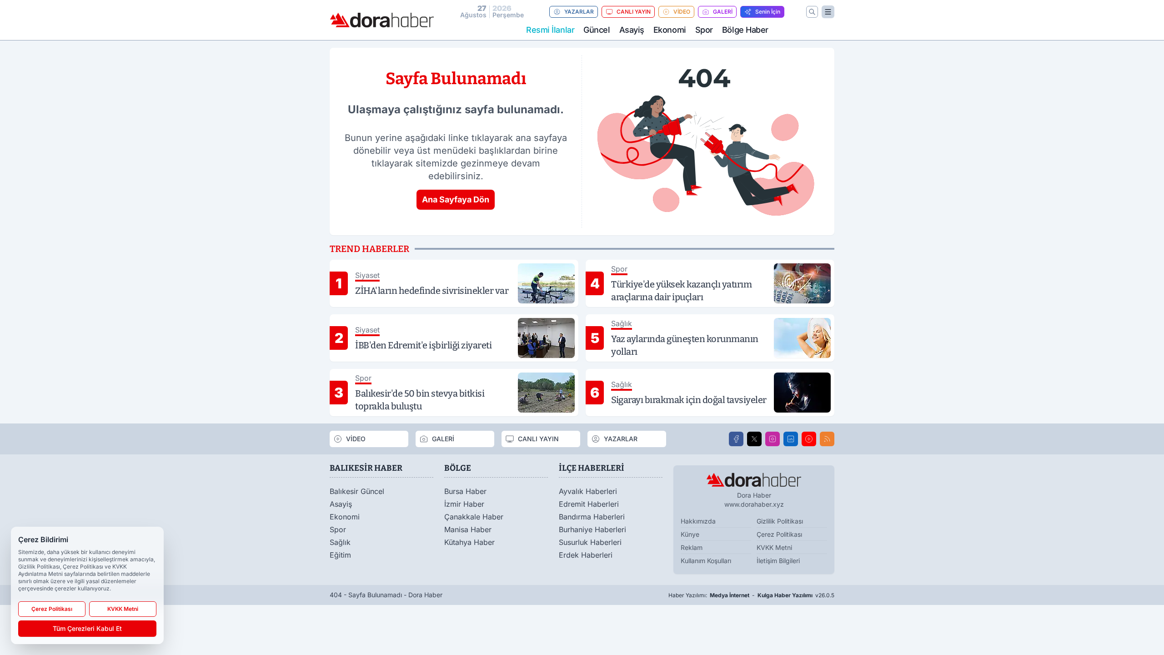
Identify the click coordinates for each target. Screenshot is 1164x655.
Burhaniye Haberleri (592, 529)
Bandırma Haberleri (592, 516)
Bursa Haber (465, 491)
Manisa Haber (468, 529)
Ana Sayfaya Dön (455, 199)
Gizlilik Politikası (780, 521)
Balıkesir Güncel (357, 491)
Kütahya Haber (469, 542)
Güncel (596, 30)
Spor (704, 30)
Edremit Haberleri (589, 504)
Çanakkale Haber (473, 516)
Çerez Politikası (779, 534)
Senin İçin (767, 11)
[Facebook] (736, 439)
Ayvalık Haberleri (588, 491)
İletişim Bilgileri (778, 560)
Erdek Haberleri (585, 554)
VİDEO (681, 11)
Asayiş (631, 30)
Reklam (691, 547)
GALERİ (723, 11)
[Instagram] (772, 439)
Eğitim (340, 554)
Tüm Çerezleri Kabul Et (87, 628)
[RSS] (827, 439)
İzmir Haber (464, 504)
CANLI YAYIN (634, 11)
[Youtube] (809, 439)
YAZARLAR (579, 11)
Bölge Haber (745, 30)
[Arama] (812, 12)
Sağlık (340, 542)
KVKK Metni (774, 547)
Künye (690, 534)
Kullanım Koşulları (706, 560)
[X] (754, 439)
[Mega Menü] (828, 11)
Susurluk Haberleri (590, 542)
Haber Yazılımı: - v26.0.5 (751, 595)
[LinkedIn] (790, 439)
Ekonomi (669, 30)
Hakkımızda (698, 521)
